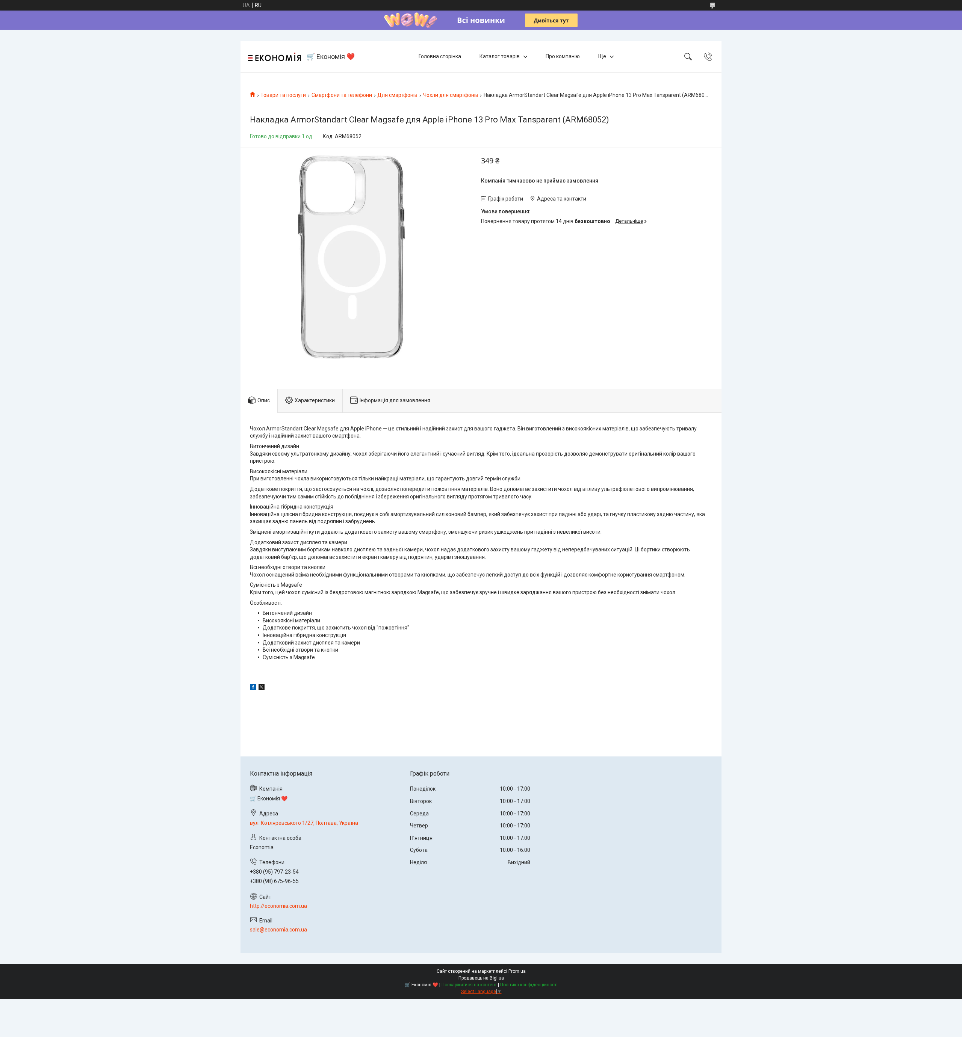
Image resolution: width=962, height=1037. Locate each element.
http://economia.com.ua (278, 906)
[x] (262, 688)
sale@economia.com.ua (278, 930)
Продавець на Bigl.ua (481, 978)
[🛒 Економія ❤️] (274, 57)
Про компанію (563, 56)
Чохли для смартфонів (450, 95)
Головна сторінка (440, 56)
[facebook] (253, 688)
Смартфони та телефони (342, 95)
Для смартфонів (397, 95)
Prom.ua (517, 971)
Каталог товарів (499, 56)
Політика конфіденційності (529, 984)
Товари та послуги (283, 95)
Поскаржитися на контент (469, 984)
